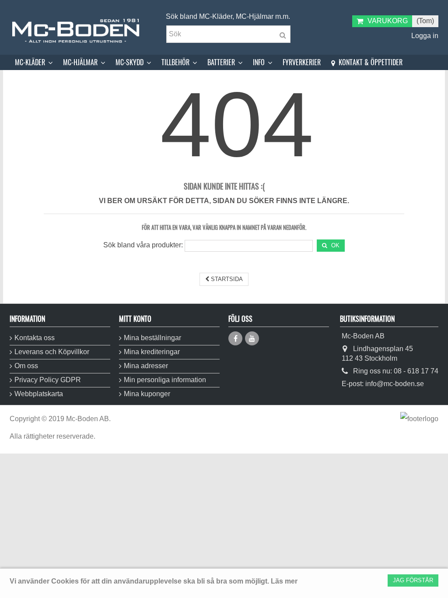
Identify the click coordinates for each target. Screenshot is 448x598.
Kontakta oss (34, 337)
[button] (34, 62)
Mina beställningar (152, 337)
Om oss (26, 365)
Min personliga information (165, 379)
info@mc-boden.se (394, 383)
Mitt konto (135, 318)
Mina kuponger (147, 393)
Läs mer (284, 581)
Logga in (424, 35)
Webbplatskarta (38, 393)
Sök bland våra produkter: (143, 245)
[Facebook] (235, 338)
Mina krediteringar (152, 351)
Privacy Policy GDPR (47, 379)
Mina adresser (146, 365)
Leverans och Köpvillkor (51, 351)
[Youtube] (252, 338)
